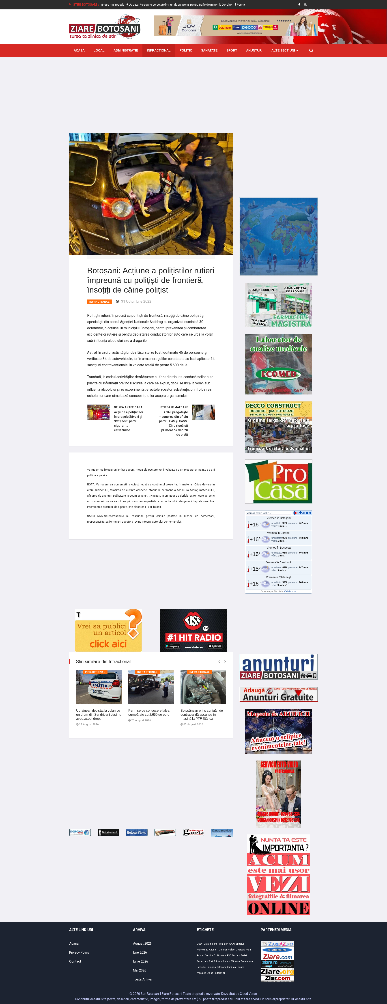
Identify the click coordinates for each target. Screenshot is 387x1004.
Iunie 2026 (140, 961)
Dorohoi (223, 949)
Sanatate (209, 50)
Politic (186, 50)
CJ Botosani (220, 955)
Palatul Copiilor (205, 955)
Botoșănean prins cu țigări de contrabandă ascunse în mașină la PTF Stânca (202, 714)
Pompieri (223, 943)
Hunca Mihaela (231, 961)
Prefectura (202, 961)
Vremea (251, 513)
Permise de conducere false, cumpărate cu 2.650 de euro (149, 712)
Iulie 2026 (140, 952)
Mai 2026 (139, 970)
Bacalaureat (247, 961)
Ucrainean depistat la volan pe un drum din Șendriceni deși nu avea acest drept (98, 714)
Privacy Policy (79, 952)
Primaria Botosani (216, 967)
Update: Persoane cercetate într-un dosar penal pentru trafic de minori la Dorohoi (157, 4)
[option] (158, 5)
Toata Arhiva (142, 979)
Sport (231, 50)
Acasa (79, 50)
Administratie (126, 50)
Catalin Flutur (211, 943)
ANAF (232, 943)
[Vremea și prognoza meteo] (303, 513)
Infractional (159, 50)
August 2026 (142, 944)
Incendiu (201, 967)
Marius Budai (239, 955)
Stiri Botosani (216, 961)
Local (99, 50)
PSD (229, 955)
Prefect (231, 949)
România (231, 967)
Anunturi (254, 50)
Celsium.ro (290, 591)
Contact (75, 961)
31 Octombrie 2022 (136, 301)
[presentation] (219, 662)
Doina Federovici (216, 973)
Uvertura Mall (243, 949)
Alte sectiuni (283, 50)
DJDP (200, 943)
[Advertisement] (193, 91)
